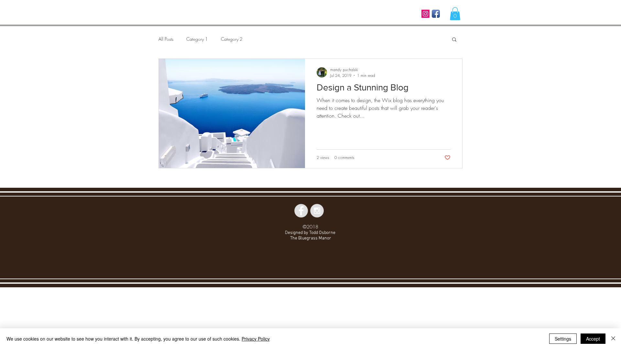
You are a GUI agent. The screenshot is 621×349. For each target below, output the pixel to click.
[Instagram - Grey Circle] (317, 210)
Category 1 (197, 39)
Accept (593, 338)
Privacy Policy (256, 338)
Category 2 (232, 39)
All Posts (165, 39)
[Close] (613, 338)
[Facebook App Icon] (436, 14)
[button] (455, 13)
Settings (563, 338)
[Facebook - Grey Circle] (301, 210)
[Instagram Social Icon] (425, 14)
